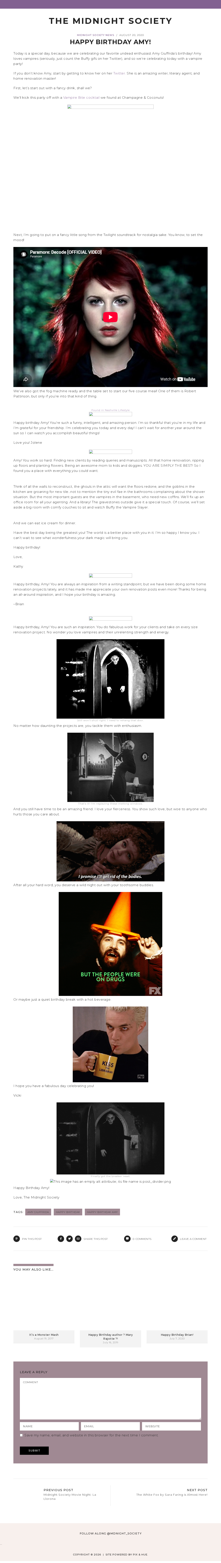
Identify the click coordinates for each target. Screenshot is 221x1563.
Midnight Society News (95, 35)
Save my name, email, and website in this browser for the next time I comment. (91, 1435)
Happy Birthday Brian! (177, 1334)
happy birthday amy (102, 1212)
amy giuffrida (38, 1212)
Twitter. (119, 73)
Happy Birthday (68, 1212)
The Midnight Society (110, 21)
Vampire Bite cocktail (81, 97)
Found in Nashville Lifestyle (111, 410)
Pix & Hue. (140, 1554)
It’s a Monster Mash (44, 1334)
